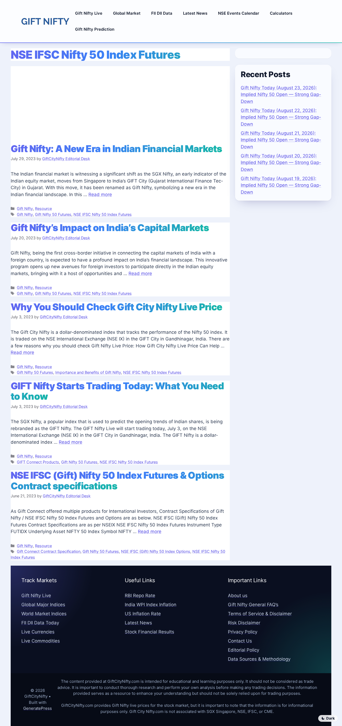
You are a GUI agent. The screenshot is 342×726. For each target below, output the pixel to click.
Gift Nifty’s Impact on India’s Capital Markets (110, 227)
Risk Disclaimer (244, 622)
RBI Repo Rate (140, 595)
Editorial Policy (243, 650)
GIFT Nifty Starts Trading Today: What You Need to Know (117, 391)
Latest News (195, 13)
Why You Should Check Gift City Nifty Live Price (116, 306)
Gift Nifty (25, 208)
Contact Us (240, 641)
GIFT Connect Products (38, 462)
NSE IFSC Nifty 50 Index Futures (102, 214)
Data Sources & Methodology (259, 659)
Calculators (281, 13)
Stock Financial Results (149, 631)
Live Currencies (38, 631)
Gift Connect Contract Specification (48, 551)
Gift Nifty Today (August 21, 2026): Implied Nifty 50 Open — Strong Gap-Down (281, 139)
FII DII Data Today (40, 622)
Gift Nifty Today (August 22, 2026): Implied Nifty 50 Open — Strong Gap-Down (281, 117)
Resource (43, 208)
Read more (100, 194)
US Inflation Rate (143, 613)
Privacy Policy (242, 631)
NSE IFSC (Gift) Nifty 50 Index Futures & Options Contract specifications (117, 480)
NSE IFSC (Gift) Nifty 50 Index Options (155, 551)
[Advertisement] (120, 103)
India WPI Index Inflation (150, 604)
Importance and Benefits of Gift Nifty (88, 372)
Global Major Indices (43, 604)
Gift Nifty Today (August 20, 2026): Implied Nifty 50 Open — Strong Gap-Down (281, 162)
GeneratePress (37, 708)
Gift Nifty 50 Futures (53, 214)
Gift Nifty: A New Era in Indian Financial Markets (116, 148)
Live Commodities (40, 641)
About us (237, 595)
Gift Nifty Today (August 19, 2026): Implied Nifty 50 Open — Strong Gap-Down (281, 185)
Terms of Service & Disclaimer (260, 613)
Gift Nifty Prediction (94, 29)
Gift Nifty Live (88, 13)
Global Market (127, 13)
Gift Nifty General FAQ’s (253, 604)
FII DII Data (161, 13)
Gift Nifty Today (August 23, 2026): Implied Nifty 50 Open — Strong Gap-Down (281, 94)
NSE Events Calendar (238, 13)
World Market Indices (44, 613)
